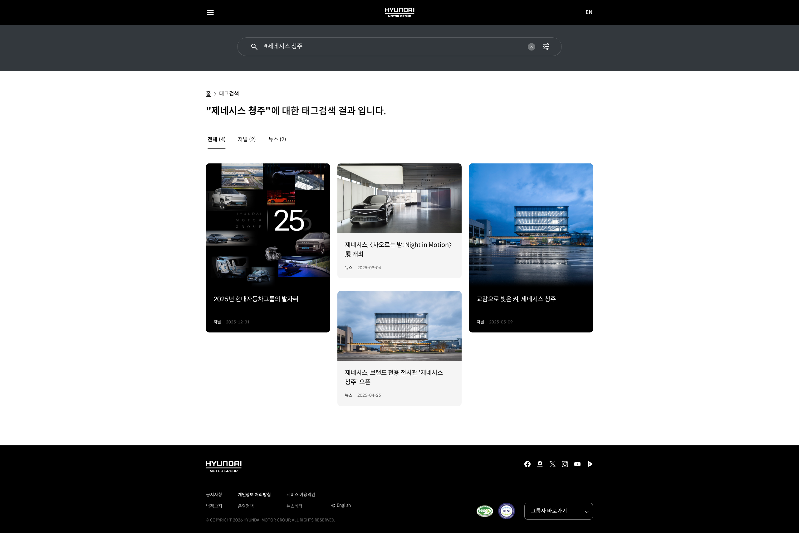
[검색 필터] (546, 46)
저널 (247, 139)
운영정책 (246, 506)
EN (589, 13)
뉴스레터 (295, 506)
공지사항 (214, 494)
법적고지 (214, 506)
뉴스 (277, 139)
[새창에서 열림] (484, 511)
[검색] (254, 46)
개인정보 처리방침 (254, 494)
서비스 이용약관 (301, 494)
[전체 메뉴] (210, 12)
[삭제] (531, 47)
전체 (216, 139)
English (341, 505)
